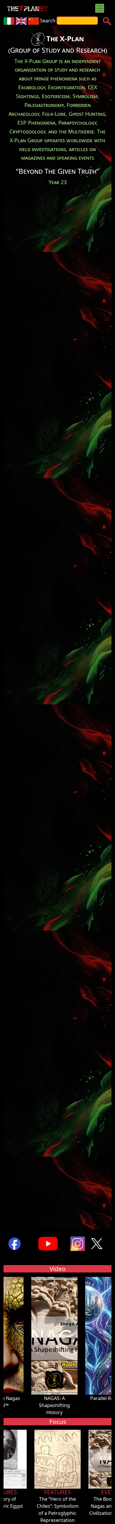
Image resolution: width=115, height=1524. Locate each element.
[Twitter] (97, 1243)
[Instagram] (77, 1243)
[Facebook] (14, 1243)
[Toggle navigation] (99, 8)
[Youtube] (47, 1243)
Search (47, 20)
